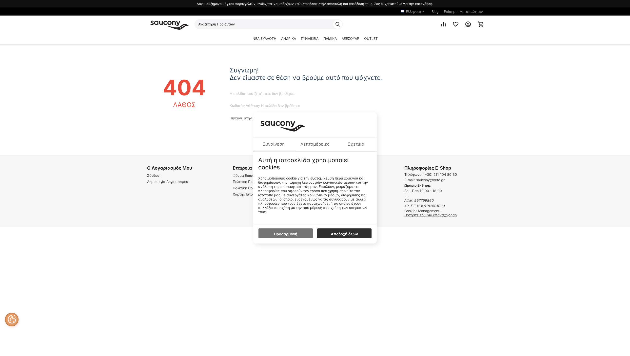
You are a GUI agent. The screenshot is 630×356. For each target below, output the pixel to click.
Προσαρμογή (285, 234)
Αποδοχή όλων (344, 234)
